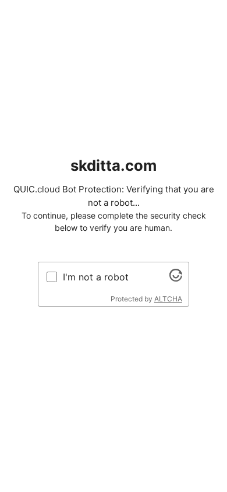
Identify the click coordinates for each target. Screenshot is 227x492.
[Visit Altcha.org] (175, 278)
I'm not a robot (96, 277)
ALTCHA (168, 298)
